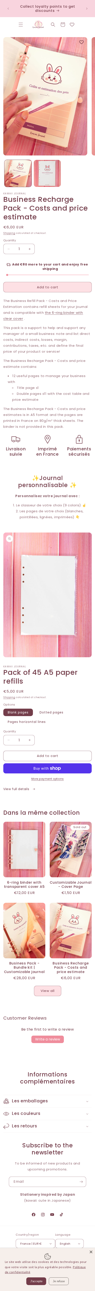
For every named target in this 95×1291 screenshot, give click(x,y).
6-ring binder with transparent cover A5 (24, 884)
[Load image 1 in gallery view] (18, 173)
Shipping (9, 233)
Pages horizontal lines (27, 722)
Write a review (47, 1039)
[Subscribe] (81, 1182)
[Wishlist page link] (72, 24)
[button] (21, 24)
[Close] (91, 1252)
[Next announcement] (87, 8)
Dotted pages (51, 712)
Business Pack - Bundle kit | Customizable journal (24, 967)
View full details (16, 789)
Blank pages (18, 712)
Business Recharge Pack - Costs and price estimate (71, 967)
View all (48, 990)
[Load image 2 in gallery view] (47, 173)
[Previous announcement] (8, 8)
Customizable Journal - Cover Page (71, 884)
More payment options (47, 779)
